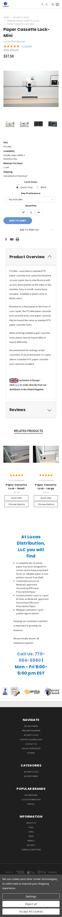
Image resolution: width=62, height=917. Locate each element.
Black (43, 187)
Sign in (25, 748)
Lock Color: (31, 182)
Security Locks (31, 735)
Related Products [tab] (28, 431)
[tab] (31, 257)
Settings (31, 896)
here (17, 384)
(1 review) (27, 46)
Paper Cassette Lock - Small (16, 486)
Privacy (31, 840)
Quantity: (31, 205)
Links (31, 831)
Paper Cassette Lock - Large (45, 486)
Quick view (16, 497)
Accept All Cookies (31, 911)
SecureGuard (31, 795)
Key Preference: (31, 193)
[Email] (11, 239)
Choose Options (16, 504)
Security (31, 845)
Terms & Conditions (31, 849)
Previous (4, 459)
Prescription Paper (31, 730)
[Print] (17, 239)
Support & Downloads (31, 739)
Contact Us (31, 744)
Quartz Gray (26, 187)
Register (36, 748)
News (31, 836)
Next (58, 459)
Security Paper (31, 726)
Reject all (31, 904)
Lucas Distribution (31, 799)
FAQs (31, 827)
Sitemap (31, 753)
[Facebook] (6, 239)
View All (31, 804)
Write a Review (11, 49)
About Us (31, 823)
